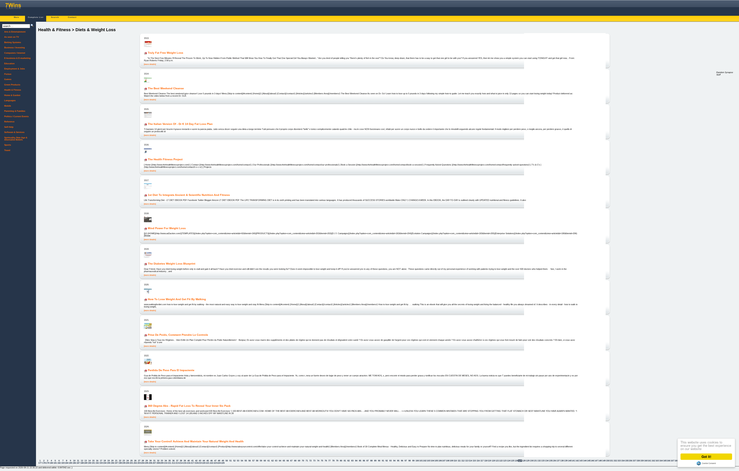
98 (409, 460)
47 (215, 460)
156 (630, 460)
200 (127, 463)
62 (272, 460)
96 (402, 460)
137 (558, 460)
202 (135, 463)
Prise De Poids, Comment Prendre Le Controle (178, 334)
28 (143, 460)
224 (219, 463)
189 (85, 463)
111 (459, 460)
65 (284, 460)
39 (185, 460)
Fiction (7, 74)
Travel (7, 150)
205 (146, 463)
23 (124, 460)
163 (657, 460)
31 (154, 460)
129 (527, 460)
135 (550, 460)
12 (82, 460)
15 (93, 460)
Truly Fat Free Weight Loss (165, 52)
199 (123, 463)
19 (108, 460)
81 (345, 460)
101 (421, 460)
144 (585, 460)
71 (307, 460)
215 (184, 463)
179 (47, 463)
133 (543, 460)
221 (207, 463)
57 (253, 460)
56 (249, 460)
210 (165, 463)
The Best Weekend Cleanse (166, 88)
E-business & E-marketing (17, 58)
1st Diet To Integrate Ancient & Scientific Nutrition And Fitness (189, 194)
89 (375, 460)
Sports (7, 145)
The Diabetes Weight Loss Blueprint (171, 263)
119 (489, 460)
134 (546, 460)
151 (611, 460)
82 (348, 460)
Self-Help (8, 127)
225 (223, 463)
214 (181, 463)
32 (158, 460)
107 (444, 460)
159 (642, 460)
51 (230, 460)
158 (638, 460)
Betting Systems (12, 42)
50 (227, 460)
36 (173, 460)
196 (112, 463)
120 (493, 460)
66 (288, 460)
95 (398, 460)
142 (577, 460)
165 (665, 460)
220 (204, 463)
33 (162, 460)
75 (322, 460)
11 (78, 460)
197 (116, 463)
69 (299, 460)
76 (326, 460)
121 (497, 460)
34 (166, 460)
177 (40, 463)
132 (539, 460)
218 (196, 463)
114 (470, 460)
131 (535, 460)
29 (146, 460)
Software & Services (14, 132)
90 (379, 460)
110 (455, 460)
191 (93, 463)
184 (66, 463)
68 (295, 460)
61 (269, 460)
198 (120, 463)
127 (520, 460)
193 (101, 463)
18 (105, 460)
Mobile (7, 106)
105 (436, 460)
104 (432, 460)
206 (150, 463)
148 (600, 460)
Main (16, 17)
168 (676, 460)
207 (154, 463)
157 (634, 460)
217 (192, 463)
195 (108, 463)
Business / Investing (14, 47)
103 (428, 460)
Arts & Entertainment (15, 32)
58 (257, 460)
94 (394, 460)
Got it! (706, 456)
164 (661, 460)
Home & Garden (12, 95)
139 (566, 460)
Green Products (12, 85)
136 (554, 460)
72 (310, 460)
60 (265, 460)
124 (508, 460)
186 (74, 463)
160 (646, 460)
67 (291, 460)
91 (383, 460)
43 (200, 460)
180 (51, 463)
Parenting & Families (14, 111)
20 (112, 460)
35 (169, 460)
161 (649, 460)
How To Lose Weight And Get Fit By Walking (177, 299)
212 (173, 463)
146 (592, 460)
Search (55, 17)
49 (223, 460)
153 (619, 460)
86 (364, 460)
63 (276, 460)
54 (242, 460)
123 (505, 460)
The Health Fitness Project (165, 159)
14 (89, 460)
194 (104, 463)
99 (413, 460)
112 (463, 460)
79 (337, 460)
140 (569, 460)
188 (82, 463)
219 (200, 463)
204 (143, 463)
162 (653, 460)
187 (78, 463)
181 (55, 463)
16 (97, 460)
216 (188, 463)
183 (63, 463)
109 (451, 460)
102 (424, 460)
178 (44, 463)
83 (352, 460)
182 (59, 463)
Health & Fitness (12, 90)
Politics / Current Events (16, 116)
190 (89, 463)
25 (131, 460)
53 (238, 460)
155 (627, 460)
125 (512, 460)
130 (531, 460)
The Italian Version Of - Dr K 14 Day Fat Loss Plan (180, 123)
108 (447, 460)
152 (615, 460)
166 (668, 460)
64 (280, 460)
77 (329, 460)
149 (604, 460)
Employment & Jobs (14, 69)
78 (333, 460)
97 (406, 460)
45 (207, 460)
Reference (9, 121)
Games (7, 79)
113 (466, 460)
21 (116, 460)
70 (303, 460)
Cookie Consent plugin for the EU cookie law (706, 463)
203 (139, 463)
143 (581, 460)
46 (211, 460)
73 (314, 460)
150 (607, 460)
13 (85, 460)
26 (135, 460)
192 (97, 463)
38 (181, 460)
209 (162, 463)
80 (341, 460)
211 (169, 463)
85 (360, 460)
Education (9, 63)
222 (211, 463)
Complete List (35, 17)
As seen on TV (11, 37)
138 (562, 460)
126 (516, 460)
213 (177, 463)
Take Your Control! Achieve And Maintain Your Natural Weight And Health (196, 441)
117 (482, 460)
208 (158, 463)
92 (386, 460)
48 (219, 460)
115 (474, 460)
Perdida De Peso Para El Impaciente (171, 370)
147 (596, 460)
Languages (10, 100)
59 (261, 460)
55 (246, 460)
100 (417, 460)
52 (234, 460)
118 (485, 460)
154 (623, 460)
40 (188, 460)
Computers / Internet (14, 53)
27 (139, 460)
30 (150, 460)
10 (74, 460)
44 (204, 460)
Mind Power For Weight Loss (167, 228)
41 (192, 460)
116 (478, 460)
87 (367, 460)
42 (196, 460)
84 (356, 460)
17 (101, 460)
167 (672, 460)
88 (371, 460)
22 (120, 460)
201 (131, 463)
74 (318, 460)
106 (440, 460)
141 (573, 460)
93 (390, 460)
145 (588, 460)
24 (127, 460)
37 (177, 460)
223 (215, 463)
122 (501, 460)
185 (70, 463)
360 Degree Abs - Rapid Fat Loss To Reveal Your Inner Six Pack (189, 405)
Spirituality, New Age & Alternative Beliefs (15, 138)
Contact (72, 17)
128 (524, 460)
